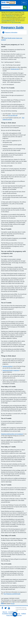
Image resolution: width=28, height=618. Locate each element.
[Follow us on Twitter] (5, 608)
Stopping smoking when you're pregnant (12, 434)
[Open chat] (15, 614)
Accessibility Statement (8, 613)
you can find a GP (12, 115)
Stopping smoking (7, 366)
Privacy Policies (10, 615)
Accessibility (11, 612)
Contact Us (17, 613)
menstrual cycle (15, 69)
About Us (5, 612)
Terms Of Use (18, 615)
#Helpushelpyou (10, 15)
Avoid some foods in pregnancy (11, 370)
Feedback (23, 613)
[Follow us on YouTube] (9, 608)
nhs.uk (12, 603)
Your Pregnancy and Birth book (12, 594)
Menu (24, 2)
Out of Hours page (16, 22)
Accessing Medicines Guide (8, 20)
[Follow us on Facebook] (2, 608)
